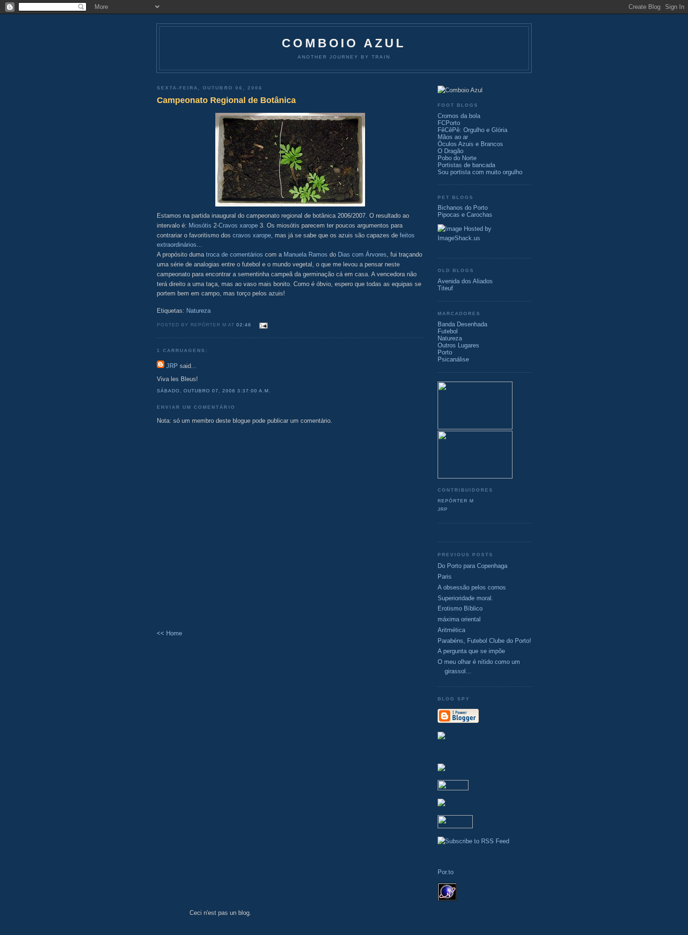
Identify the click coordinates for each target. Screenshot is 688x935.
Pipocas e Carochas (465, 214)
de (224, 254)
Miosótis (200, 225)
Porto (445, 352)
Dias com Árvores (362, 254)
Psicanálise (453, 359)
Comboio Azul (344, 43)
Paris (445, 576)
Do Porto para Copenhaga (472, 565)
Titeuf (445, 288)
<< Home (169, 633)
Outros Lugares (458, 345)
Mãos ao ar (453, 136)
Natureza (198, 310)
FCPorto (449, 122)
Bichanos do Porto (463, 207)
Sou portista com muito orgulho (480, 172)
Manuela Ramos (306, 254)
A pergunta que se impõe (471, 651)
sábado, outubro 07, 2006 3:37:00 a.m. (214, 390)
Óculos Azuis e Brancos (470, 143)
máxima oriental (459, 619)
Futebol (448, 331)
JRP (172, 365)
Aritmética (451, 629)
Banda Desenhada (462, 324)
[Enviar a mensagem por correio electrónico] (262, 324)
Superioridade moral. (465, 598)
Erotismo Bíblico (460, 608)
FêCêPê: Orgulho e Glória (472, 129)
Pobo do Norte (457, 158)
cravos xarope (252, 235)
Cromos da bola (459, 115)
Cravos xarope (238, 225)
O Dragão (450, 151)
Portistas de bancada (466, 165)
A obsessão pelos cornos (472, 587)
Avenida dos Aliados (465, 281)
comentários (246, 254)
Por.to (446, 872)
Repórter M (456, 500)
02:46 (243, 324)
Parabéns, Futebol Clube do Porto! (484, 640)
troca (213, 254)
